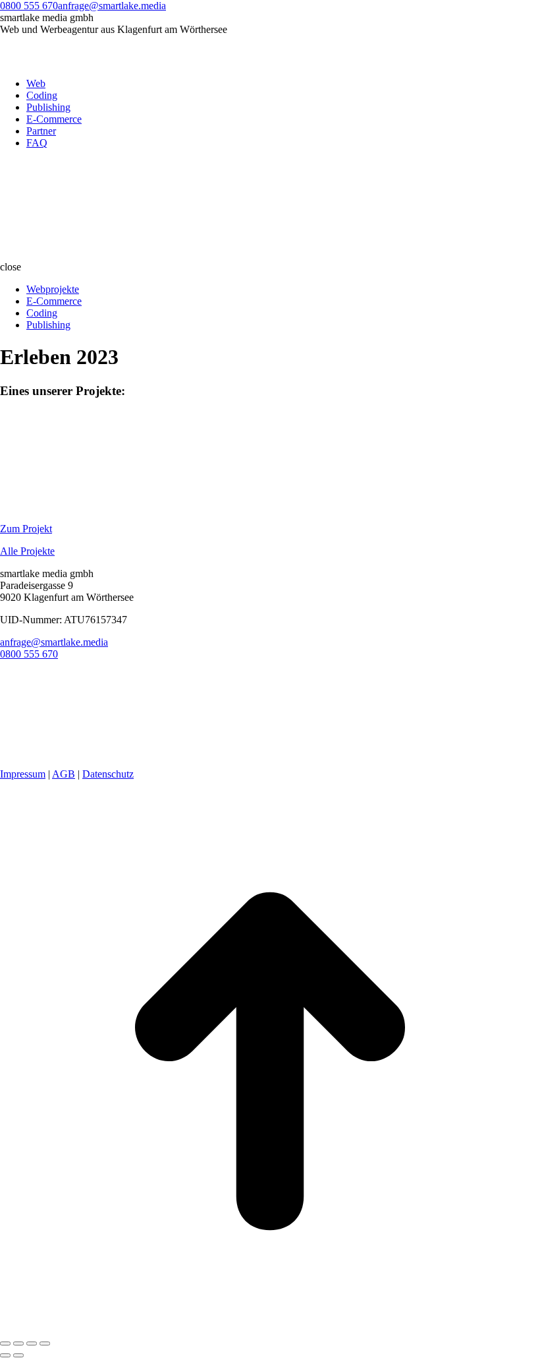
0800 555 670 (29, 5)
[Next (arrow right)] (18, 1355)
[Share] (18, 1343)
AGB (63, 774)
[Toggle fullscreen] (31, 1343)
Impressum (22, 774)
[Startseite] (99, 255)
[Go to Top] (270, 1328)
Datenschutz (108, 774)
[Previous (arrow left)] (5, 1355)
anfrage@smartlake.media (112, 5)
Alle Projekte (27, 551)
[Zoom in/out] (45, 1343)
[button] (270, 267)
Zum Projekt (26, 528)
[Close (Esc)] (5, 1343)
